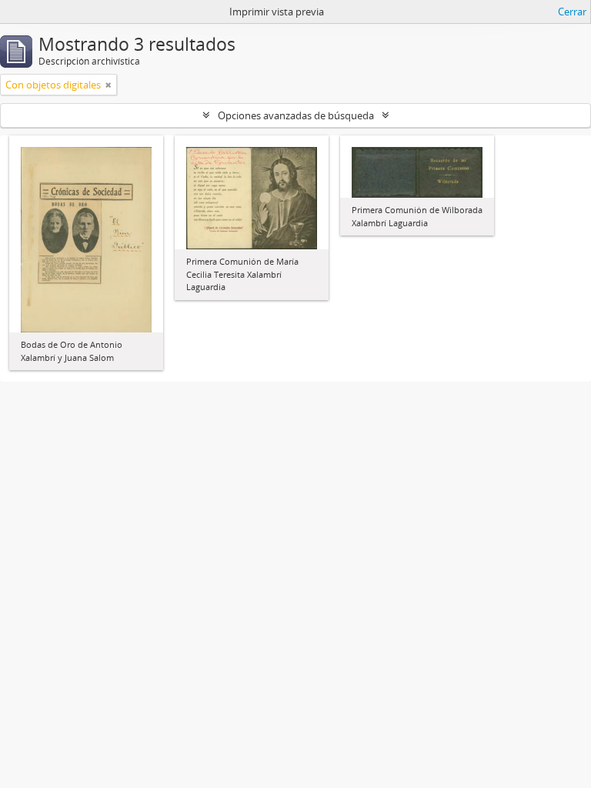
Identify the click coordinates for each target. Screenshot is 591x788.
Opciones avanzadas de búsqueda (296, 115)
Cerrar (572, 11)
